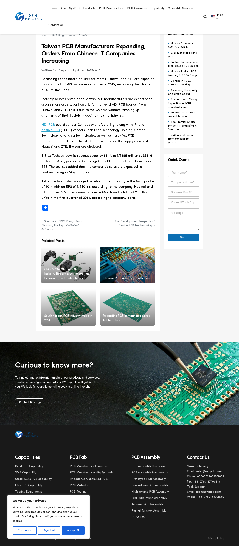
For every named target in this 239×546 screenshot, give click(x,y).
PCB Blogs (58, 35)
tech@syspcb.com (208, 492)
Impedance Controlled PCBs (89, 479)
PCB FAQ (76, 504)
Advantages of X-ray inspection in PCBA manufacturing (182, 103)
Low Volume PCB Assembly (149, 485)
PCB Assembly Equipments (149, 472)
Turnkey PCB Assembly (147, 504)
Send (183, 237)
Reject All (49, 530)
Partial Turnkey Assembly (148, 510)
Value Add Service (180, 8)
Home (52, 8)
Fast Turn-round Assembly (149, 498)
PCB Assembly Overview (148, 466)
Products (89, 8)
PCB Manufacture (111, 8)
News (71, 35)
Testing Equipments (28, 491)
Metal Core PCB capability (33, 479)
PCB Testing (78, 491)
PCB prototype (80, 498)
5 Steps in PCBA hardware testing (179, 83)
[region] (48, 517)
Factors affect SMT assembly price (181, 114)
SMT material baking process (182, 55)
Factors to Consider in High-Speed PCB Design (183, 64)
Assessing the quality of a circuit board (182, 92)
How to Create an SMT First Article (181, 45)
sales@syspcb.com (209, 471)
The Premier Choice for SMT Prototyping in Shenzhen (182, 126)
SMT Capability (25, 472)
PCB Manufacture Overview (89, 466)
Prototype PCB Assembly (148, 479)
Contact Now (27, 402)
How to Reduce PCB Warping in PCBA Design (183, 73)
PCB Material (79, 485)
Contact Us (55, 25)
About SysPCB (70, 8)
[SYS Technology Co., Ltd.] (30, 16)
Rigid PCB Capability (29, 466)
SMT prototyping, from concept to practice (180, 139)
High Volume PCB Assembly (150, 491)
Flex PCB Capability (28, 485)
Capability (157, 8)
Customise (24, 530)
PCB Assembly (137, 8)
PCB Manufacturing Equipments (91, 472)
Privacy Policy (215, 538)
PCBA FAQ (138, 517)
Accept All (73, 530)
